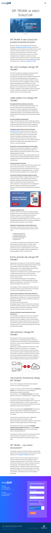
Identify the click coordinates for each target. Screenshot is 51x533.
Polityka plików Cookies (7, 527)
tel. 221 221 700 (5, 495)
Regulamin (11, 529)
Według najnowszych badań (23, 47)
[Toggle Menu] (45, 3)
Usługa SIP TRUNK (14, 131)
